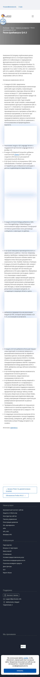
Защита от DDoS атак (10, 513)
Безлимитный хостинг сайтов (13, 510)
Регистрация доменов (10, 522)
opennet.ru (13, 428)
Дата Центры (7, 566)
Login (21, 6)
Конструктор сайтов (10, 516)
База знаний (7, 551)
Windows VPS (7, 534)
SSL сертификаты (9, 525)
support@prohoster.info (10, 6)
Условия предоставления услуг (13, 557)
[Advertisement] (20, 451)
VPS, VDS (6, 531)
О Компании (7, 554)
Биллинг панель (12, 595)
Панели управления (10, 519)
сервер (16, 154)
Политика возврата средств (12, 563)
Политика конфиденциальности (14, 560)
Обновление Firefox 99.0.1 (15, 495)
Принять (20, 671)
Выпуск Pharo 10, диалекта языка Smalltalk (18, 490)
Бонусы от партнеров (10, 548)
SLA (4, 569)
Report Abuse (7, 573)
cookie (26, 658)
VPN (4, 528)
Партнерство (7, 545)
